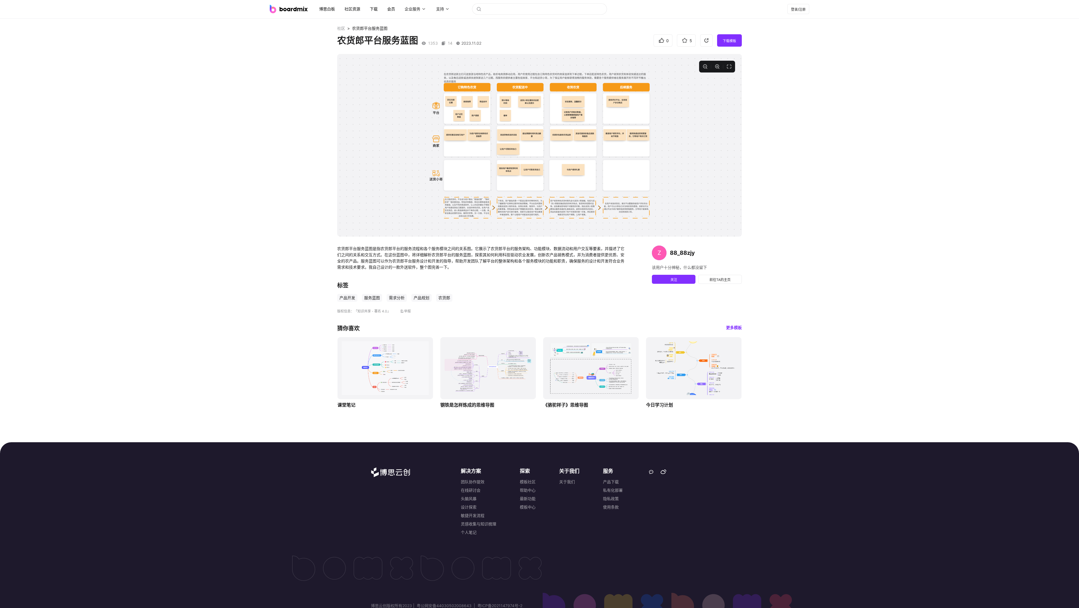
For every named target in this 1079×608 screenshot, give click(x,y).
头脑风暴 (469, 498)
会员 (391, 8)
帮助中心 (528, 490)
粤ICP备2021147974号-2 (499, 605)
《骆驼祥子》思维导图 (565, 405)
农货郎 (444, 297)
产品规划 (421, 297)
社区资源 (352, 8)
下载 (374, 8)
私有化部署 (613, 490)
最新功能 (528, 498)
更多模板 (734, 327)
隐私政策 (611, 498)
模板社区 (528, 481)
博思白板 (327, 8)
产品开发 (347, 297)
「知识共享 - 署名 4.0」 (372, 311)
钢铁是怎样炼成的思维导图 (467, 405)
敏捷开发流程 (472, 515)
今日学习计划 (659, 405)
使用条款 (611, 507)
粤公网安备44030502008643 (444, 605)
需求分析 (397, 297)
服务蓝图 (372, 297)
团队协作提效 (472, 481)
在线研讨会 (470, 490)
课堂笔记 (346, 405)
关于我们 (567, 481)
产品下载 (611, 481)
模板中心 (528, 507)
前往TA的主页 (720, 280)
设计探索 (469, 507)
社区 (341, 28)
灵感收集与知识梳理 (478, 523)
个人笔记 (469, 532)
